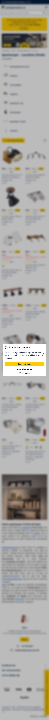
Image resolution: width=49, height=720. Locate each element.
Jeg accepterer (24, 364)
